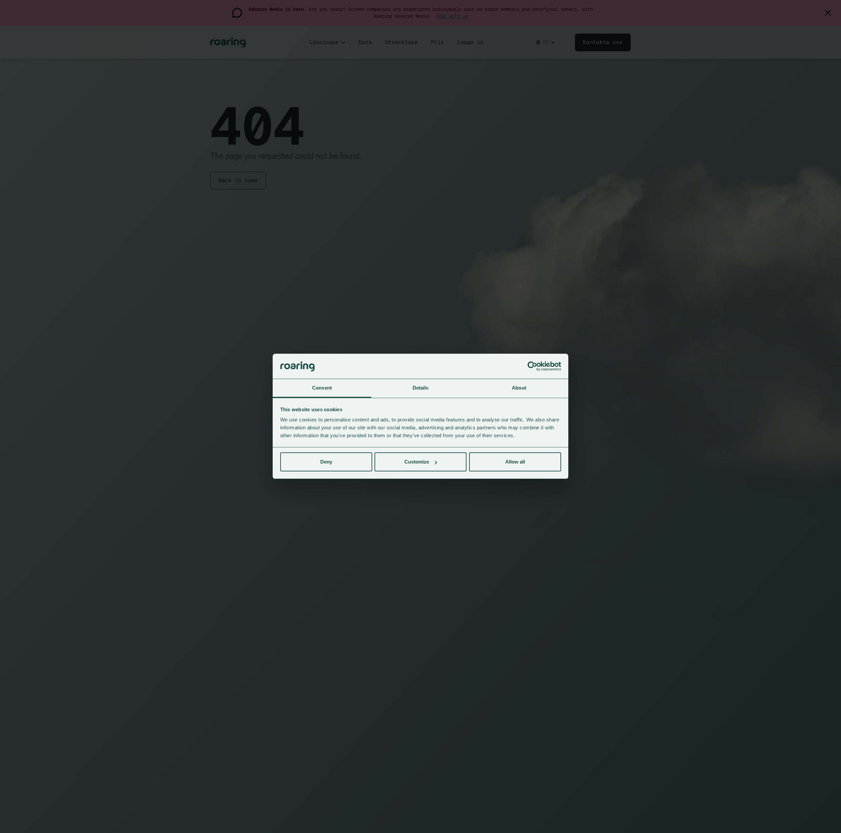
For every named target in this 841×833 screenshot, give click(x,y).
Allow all (515, 461)
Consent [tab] (322, 388)
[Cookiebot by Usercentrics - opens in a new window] (532, 366)
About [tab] (519, 388)
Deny (326, 461)
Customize (416, 461)
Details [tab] (421, 388)
